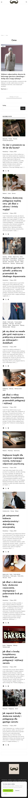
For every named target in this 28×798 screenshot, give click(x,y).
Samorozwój (16, 450)
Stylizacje (13, 327)
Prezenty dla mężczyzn (8, 140)
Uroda (9, 193)
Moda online (5, 260)
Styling (21, 261)
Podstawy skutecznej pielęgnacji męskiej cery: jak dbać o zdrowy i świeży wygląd (12, 203)
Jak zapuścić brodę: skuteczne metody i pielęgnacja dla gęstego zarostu (12, 717)
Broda (4, 645)
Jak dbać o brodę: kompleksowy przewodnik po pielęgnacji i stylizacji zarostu (13, 657)
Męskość (5, 193)
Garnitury (5, 257)
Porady (10, 139)
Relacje (16, 511)
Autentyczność (6, 511)
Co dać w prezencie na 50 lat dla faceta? (14, 146)
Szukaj (4, 105)
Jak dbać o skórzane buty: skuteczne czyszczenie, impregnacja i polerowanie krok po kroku (12, 589)
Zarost (16, 708)
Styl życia (17, 261)
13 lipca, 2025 (13, 346)
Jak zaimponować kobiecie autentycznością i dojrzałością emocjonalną (11, 521)
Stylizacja (13, 263)
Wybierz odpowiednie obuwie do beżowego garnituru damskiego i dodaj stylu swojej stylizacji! (13, 76)
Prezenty (15, 139)
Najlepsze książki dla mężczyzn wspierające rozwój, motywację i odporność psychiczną (13, 459)
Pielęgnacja (5, 388)
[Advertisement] (14, 19)
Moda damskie (6, 258)
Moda (21, 257)
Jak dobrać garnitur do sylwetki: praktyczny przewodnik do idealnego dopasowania (14, 272)
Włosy (4, 390)
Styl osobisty (11, 261)
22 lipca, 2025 (13, 151)
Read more (3, 89)
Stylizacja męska (19, 263)
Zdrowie (13, 193)
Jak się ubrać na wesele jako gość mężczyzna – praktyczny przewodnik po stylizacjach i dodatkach (14, 337)
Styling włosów (6, 263)
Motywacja (10, 450)
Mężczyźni (5, 139)
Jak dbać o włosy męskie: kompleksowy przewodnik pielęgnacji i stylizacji (14, 399)
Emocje (12, 511)
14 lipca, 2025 (13, 213)
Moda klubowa (13, 258)
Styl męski (5, 261)
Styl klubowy (20, 260)
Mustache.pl (5, 151)
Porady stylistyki (13, 260)
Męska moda (16, 257)
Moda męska (21, 258)
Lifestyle (10, 257)
